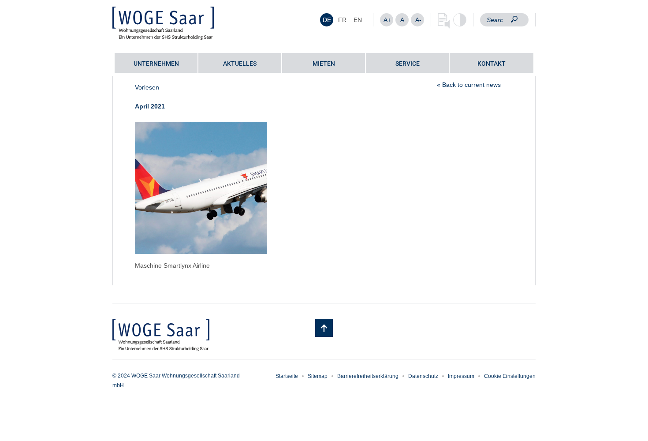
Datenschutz (423, 376)
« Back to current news (469, 84)
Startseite (287, 376)
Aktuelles (240, 63)
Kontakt (491, 63)
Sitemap (318, 376)
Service (407, 63)
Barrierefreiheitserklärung (367, 376)
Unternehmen (156, 63)
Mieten (324, 63)
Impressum (461, 376)
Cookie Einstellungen (510, 376)
